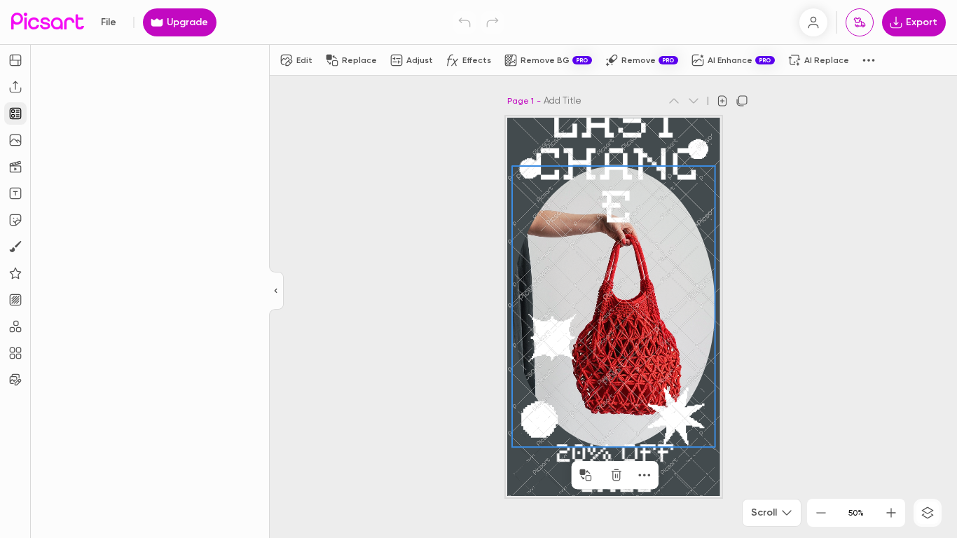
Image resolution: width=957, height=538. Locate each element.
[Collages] (15, 353)
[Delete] (617, 475)
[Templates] (15, 113)
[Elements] (15, 273)
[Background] (15, 300)
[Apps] (15, 326)
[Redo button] (492, 22)
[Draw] (15, 246)
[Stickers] (15, 220)
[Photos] (15, 140)
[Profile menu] (813, 22)
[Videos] (15, 167)
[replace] (586, 475)
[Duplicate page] (742, 100)
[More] (645, 475)
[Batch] (15, 379)
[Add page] (722, 100)
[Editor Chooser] (276, 291)
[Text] (15, 193)
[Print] (860, 22)
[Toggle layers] (928, 513)
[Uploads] (15, 87)
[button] (478, 269)
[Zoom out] (821, 513)
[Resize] (15, 60)
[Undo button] (464, 22)
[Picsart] (47, 22)
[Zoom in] (891, 513)
